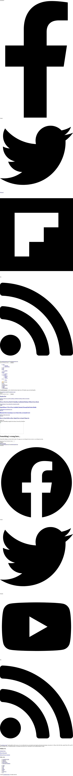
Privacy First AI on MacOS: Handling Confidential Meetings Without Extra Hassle (19, 401)
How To (1, 410)
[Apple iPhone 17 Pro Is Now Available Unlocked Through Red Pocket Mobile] (9, 404)
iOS (3, 383)
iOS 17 (3, 384)
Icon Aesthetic (4, 385)
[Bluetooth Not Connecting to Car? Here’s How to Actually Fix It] (6, 409)
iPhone (3, 386)
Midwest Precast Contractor (5, 754)
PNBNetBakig (5, 388)
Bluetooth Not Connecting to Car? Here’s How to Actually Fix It (15, 412)
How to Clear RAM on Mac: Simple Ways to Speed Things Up (14, 418)
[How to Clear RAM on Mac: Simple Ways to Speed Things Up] (5, 414)
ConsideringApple (6, 774)
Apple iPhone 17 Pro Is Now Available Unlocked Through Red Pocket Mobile (18, 407)
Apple (3, 387)
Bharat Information (3, 752)
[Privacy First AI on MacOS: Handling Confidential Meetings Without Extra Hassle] (14, 398)
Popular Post (3, 396)
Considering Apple (3, 745)
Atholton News (3, 751)
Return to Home (3, 443)
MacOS (1, 399)
